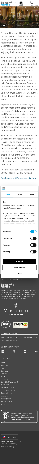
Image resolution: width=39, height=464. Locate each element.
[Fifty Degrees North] (9, 3)
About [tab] (32, 194)
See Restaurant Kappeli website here (19, 178)
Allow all (19, 261)
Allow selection (19, 267)
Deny (19, 274)
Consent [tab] (7, 194)
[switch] (33, 238)
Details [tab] (19, 194)
